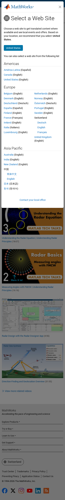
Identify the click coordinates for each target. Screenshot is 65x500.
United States (11, 79)
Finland (8, 113)
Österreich (39, 103)
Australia (9, 154)
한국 (6, 188)
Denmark (9, 98)
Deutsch (41, 122)
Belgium (8, 93)
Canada (8, 74)
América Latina (12, 70)
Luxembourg (11, 132)
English (41, 127)
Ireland (7, 122)
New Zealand (11, 164)
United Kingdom (42, 137)
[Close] (60, 6)
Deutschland (10, 103)
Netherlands (40, 93)
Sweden (38, 113)
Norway (38, 98)
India (6, 159)
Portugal (39, 108)
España (8, 108)
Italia (6, 127)
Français (42, 132)
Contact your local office (33, 200)
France (7, 117)
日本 (6, 183)
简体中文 (12, 174)
